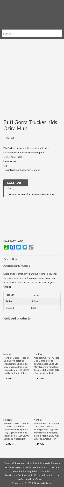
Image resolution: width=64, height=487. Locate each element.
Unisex (34, 301)
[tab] (32, 259)
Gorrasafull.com (43, 483)
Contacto (40, 479)
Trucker (35, 294)
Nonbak (7, 353)
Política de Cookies (16, 475)
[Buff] (20, 219)
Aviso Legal (24, 479)
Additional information (16, 265)
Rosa (33, 307)
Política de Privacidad (43, 475)
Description (10, 259)
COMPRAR (14, 182)
